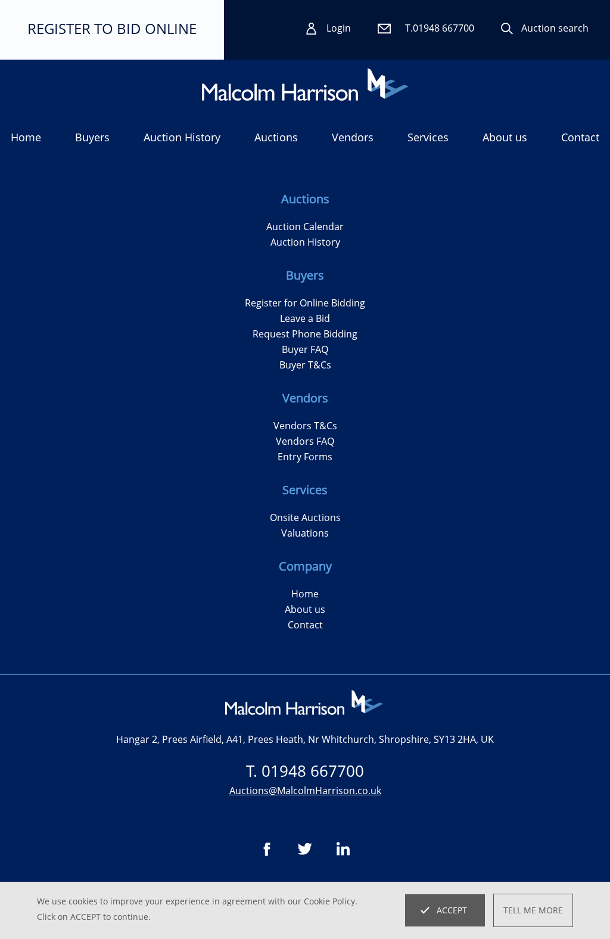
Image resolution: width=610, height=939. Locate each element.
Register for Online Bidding (305, 302)
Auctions (276, 137)
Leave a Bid (305, 318)
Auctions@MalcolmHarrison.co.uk (305, 790)
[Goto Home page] (305, 84)
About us (505, 137)
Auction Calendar (305, 226)
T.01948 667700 (439, 28)
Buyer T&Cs (305, 364)
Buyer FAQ (305, 349)
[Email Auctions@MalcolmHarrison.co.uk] (385, 28)
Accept (452, 910)
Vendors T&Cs (305, 425)
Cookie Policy (329, 901)
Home (26, 137)
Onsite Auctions (305, 517)
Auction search (555, 28)
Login (338, 28)
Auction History (305, 242)
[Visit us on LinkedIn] (343, 849)
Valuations (305, 533)
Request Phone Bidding (305, 333)
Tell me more (533, 910)
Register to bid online (112, 28)
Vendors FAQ (305, 441)
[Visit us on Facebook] (267, 849)
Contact (580, 137)
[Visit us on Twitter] (305, 849)
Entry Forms (305, 456)
